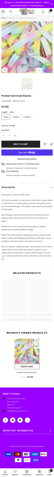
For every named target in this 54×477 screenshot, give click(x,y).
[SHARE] (50, 144)
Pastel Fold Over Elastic (27, 372)
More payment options (27, 159)
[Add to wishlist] (45, 144)
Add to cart (20, 144)
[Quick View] (37, 346)
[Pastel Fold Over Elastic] (27, 351)
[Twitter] (27, 420)
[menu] (3, 11)
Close (52, 4)
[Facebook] (5, 420)
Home (3, 18)
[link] (13, 315)
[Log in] (43, 11)
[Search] (11, 11)
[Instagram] (12, 420)
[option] (27, 47)
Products (12, 18)
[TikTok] (20, 420)
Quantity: (5, 130)
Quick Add (27, 366)
